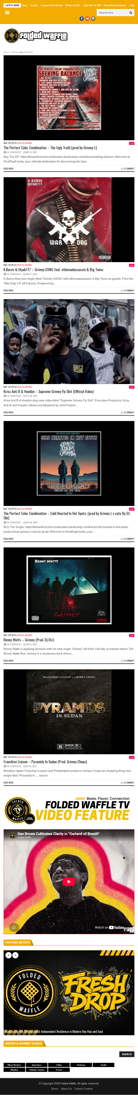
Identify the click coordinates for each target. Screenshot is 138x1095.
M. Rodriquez (14, 152)
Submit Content (83, 1088)
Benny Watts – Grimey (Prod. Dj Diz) (29, 639)
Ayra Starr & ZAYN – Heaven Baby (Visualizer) (75, 5)
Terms (54, 1088)
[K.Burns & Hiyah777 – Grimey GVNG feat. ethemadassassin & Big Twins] (69, 219)
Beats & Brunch (24, 143)
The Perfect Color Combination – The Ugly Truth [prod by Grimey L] (50, 147)
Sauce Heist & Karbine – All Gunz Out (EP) (31, 5)
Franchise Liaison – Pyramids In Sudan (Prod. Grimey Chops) (45, 761)
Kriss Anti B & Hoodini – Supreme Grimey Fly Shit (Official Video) (49, 391)
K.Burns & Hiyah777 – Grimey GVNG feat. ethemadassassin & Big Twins (53, 269)
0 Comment (129, 168)
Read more (8, 168)
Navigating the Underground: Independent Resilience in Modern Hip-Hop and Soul (54, 1032)
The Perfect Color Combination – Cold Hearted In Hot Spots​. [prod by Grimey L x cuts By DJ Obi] (67, 515)
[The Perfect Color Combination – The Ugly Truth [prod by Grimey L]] (69, 97)
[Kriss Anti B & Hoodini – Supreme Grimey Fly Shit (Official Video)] (69, 341)
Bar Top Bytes (10, 143)
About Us (66, 1088)
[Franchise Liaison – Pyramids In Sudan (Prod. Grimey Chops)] (69, 711)
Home (7, 52)
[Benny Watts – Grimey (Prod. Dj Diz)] (69, 589)
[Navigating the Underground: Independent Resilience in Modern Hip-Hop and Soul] (69, 992)
